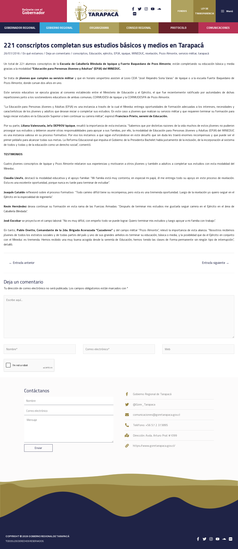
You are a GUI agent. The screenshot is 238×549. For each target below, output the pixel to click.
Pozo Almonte (168, 53)
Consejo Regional (138, 28)
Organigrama (99, 28)
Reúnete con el (33, 11)
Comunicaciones (218, 28)
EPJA (117, 53)
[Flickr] (134, 14)
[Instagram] (146, 9)
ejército (107, 53)
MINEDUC (138, 53)
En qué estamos (32, 53)
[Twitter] (139, 9)
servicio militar (188, 53)
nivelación (151, 53)
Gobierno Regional (59, 28)
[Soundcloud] (159, 9)
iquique (126, 53)
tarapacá (203, 53)
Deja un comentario (58, 53)
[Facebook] (133, 9)
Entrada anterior (21, 262)
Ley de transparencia (204, 11)
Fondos (182, 11)
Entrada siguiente (215, 262)
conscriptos (80, 53)
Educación (95, 53)
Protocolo (178, 28)
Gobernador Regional (20, 28)
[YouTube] (153, 9)
